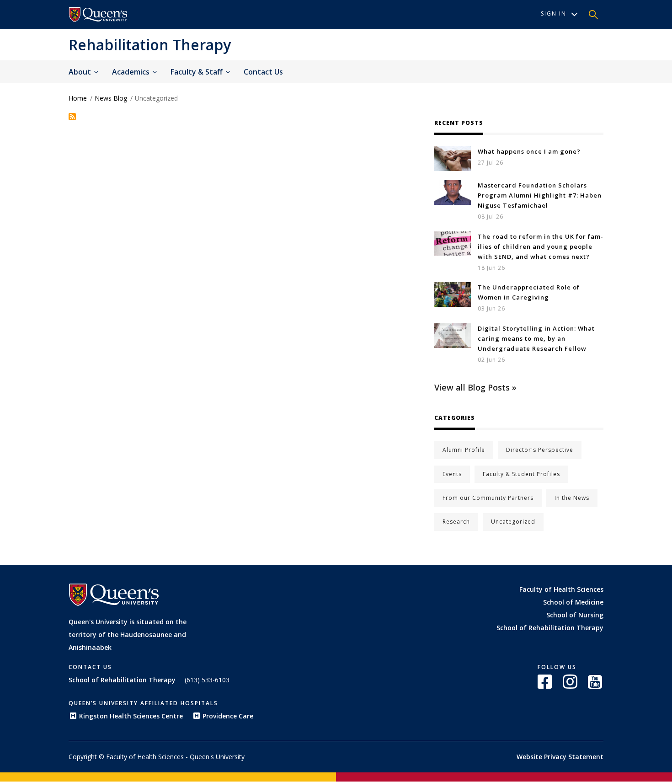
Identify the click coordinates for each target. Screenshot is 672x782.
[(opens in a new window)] (98, 14)
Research (456, 521)
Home (78, 98)
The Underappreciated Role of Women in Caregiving (529, 292)
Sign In (553, 13)
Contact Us (263, 72)
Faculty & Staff (197, 72)
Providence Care (228, 716)
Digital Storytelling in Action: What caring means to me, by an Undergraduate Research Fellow (536, 338)
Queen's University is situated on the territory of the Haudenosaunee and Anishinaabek (128, 634)
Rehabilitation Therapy (150, 44)
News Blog (111, 98)
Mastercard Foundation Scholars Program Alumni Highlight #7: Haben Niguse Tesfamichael (540, 195)
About (81, 72)
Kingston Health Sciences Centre (131, 716)
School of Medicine (573, 602)
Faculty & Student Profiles (521, 474)
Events (452, 474)
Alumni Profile (464, 450)
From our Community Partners (488, 498)
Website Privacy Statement (560, 756)
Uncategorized (513, 521)
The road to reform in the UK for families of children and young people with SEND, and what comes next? (540, 246)
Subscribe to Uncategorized (72, 116)
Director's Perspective (539, 450)
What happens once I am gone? (529, 151)
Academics (131, 72)
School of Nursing (574, 615)
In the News (572, 498)
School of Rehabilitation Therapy (549, 627)
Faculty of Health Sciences (561, 589)
